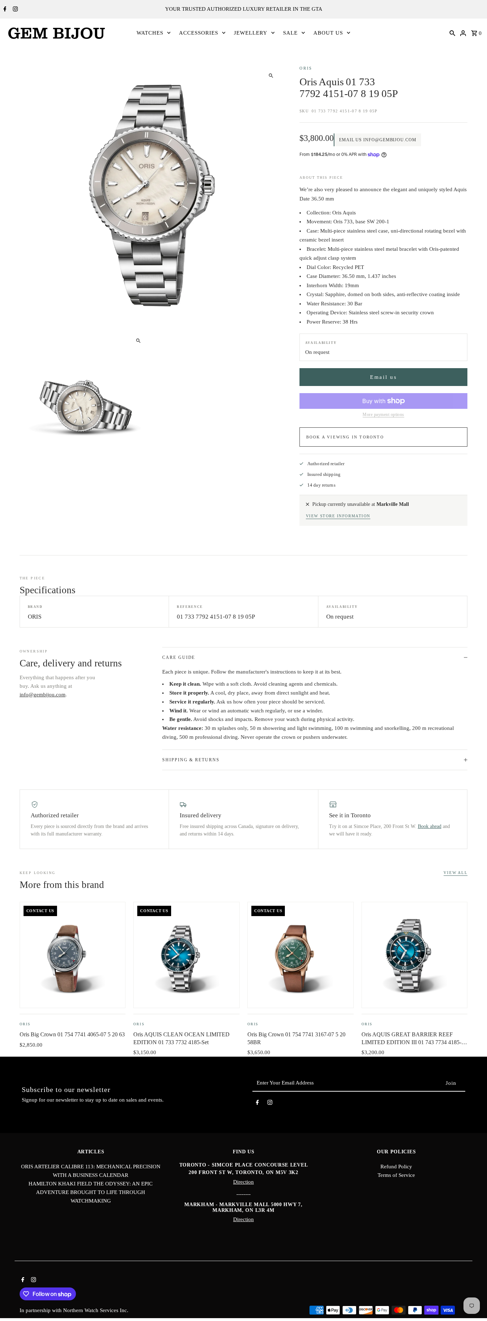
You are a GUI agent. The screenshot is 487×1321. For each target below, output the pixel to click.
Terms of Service (396, 1175)
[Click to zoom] (271, 75)
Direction (243, 1182)
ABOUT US (328, 33)
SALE (290, 33)
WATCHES (150, 33)
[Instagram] (14, 9)
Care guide (178, 657)
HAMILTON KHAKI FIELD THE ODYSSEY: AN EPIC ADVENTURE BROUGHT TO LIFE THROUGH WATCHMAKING (91, 1192)
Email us (383, 377)
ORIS (305, 68)
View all (455, 872)
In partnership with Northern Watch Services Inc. (74, 1310)
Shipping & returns (191, 759)
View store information (338, 516)
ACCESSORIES (198, 33)
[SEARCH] (452, 33)
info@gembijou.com (43, 694)
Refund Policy (396, 1166)
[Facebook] (4, 9)
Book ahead (429, 826)
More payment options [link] (383, 414)
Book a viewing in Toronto (345, 437)
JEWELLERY (250, 33)
